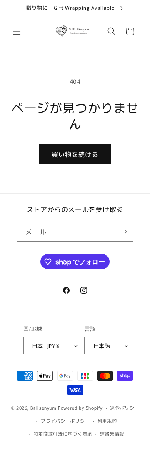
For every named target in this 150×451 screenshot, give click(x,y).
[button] (17, 31)
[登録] (124, 232)
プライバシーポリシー (65, 420)
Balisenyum (43, 407)
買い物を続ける (75, 154)
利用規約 (107, 420)
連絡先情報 (112, 433)
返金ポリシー (124, 407)
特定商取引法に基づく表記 (63, 433)
